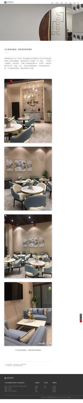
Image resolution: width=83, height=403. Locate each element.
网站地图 (79, 397)
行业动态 (54, 387)
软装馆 (36, 391)
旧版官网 (54, 391)
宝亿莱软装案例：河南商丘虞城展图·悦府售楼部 (14, 365)
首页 (52, 2)
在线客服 (80, 314)
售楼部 (36, 386)
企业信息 (54, 386)
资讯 (66, 2)
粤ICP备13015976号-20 (74, 397)
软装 (70, 2)
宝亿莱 (57, 2)
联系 (75, 2)
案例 (62, 2)
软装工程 (54, 390)
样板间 (36, 387)
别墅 (36, 390)
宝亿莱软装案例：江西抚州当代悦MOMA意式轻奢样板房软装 (16, 364)
